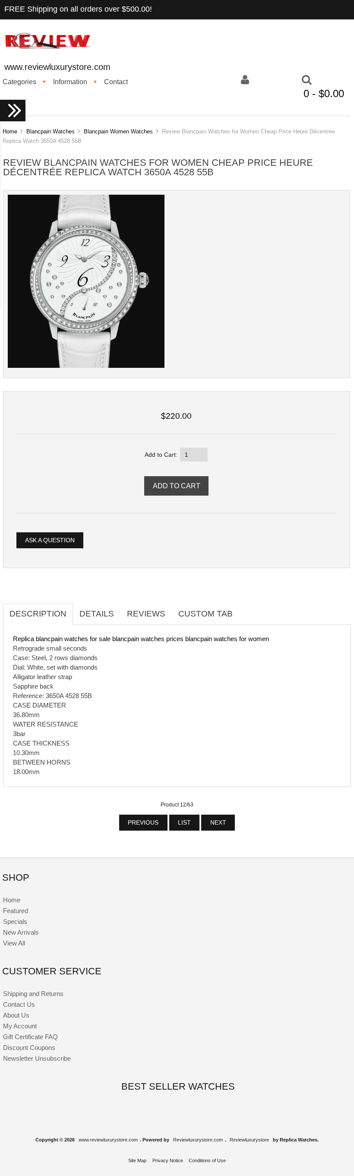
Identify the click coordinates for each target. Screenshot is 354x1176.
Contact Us (19, 1004)
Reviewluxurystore (249, 1139)
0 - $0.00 (323, 93)
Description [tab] (37, 613)
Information (70, 81)
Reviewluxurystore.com (198, 1139)
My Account (20, 1026)
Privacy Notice (167, 1160)
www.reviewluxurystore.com (108, 1139)
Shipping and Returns (33, 993)
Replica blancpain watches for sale (62, 638)
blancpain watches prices (147, 638)
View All (14, 943)
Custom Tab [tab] (205, 613)
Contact (116, 81)
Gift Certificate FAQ (30, 1036)
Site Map (137, 1160)
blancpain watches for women (227, 638)
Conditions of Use (207, 1160)
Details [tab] (96, 613)
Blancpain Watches (50, 131)
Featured (15, 910)
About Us (16, 1015)
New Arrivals (21, 932)
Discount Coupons (29, 1047)
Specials (15, 921)
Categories (19, 81)
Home (10, 131)
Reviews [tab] (146, 613)
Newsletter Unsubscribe (37, 1058)
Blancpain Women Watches (118, 131)
